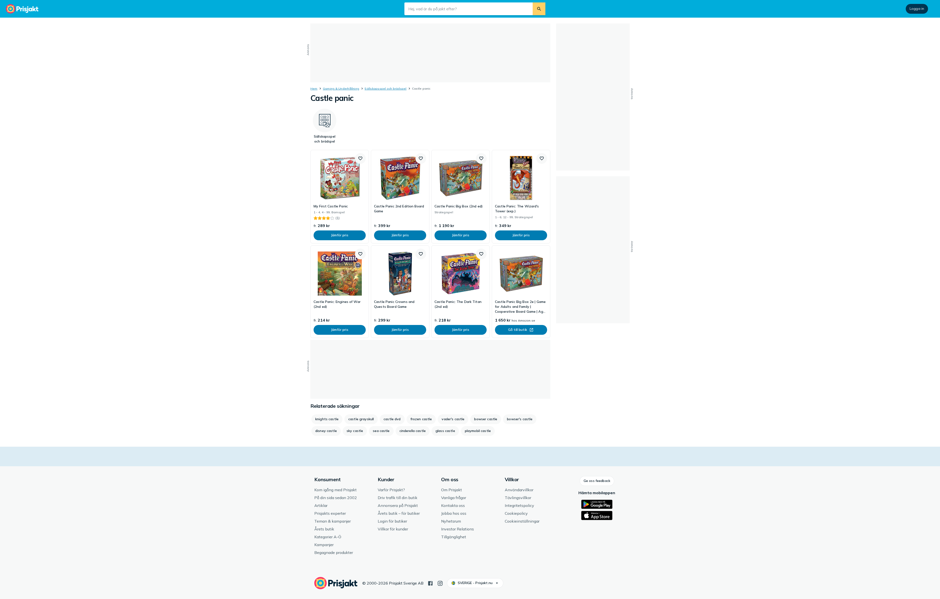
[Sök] (539, 8)
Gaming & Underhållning (341, 88)
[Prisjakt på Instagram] (440, 582)
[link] (339, 196)
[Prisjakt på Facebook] (430, 582)
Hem (313, 88)
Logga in (917, 8)
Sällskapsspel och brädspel (385, 88)
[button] (360, 158)
